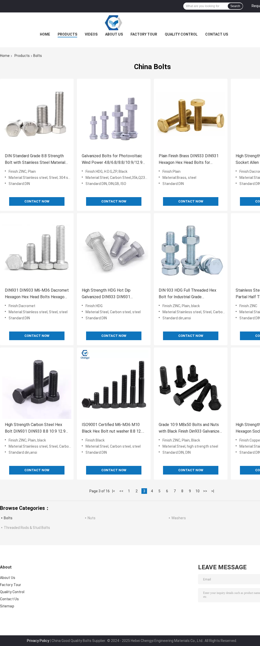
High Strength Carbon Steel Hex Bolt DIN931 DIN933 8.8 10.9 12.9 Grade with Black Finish (35, 428)
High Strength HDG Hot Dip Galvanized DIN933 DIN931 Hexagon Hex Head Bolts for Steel (113, 294)
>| (212, 491)
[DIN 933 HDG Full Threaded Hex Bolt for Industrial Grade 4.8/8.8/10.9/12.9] (190, 250)
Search (235, 6)
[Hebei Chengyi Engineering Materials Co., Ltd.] (130, 22)
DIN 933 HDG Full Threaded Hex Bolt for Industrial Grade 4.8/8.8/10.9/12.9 (187, 294)
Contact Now (36, 201)
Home (45, 34)
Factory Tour (144, 34)
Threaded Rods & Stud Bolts (27, 528)
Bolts (8, 518)
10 (198, 491)
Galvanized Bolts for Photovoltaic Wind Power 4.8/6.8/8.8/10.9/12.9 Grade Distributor (112, 159)
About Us (114, 34)
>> (205, 491)
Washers (178, 518)
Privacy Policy (38, 641)
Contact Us (216, 34)
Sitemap (7, 606)
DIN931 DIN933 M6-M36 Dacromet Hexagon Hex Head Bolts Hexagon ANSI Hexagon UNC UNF (37, 294)
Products (67, 34)
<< (121, 491)
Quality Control (181, 34)
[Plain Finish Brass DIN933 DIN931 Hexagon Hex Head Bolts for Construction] (190, 115)
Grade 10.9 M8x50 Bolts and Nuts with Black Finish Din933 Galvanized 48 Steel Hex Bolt (190, 428)
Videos (91, 34)
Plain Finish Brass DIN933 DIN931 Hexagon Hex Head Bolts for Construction (189, 159)
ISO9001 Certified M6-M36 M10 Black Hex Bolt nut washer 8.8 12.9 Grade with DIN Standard (113, 428)
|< (113, 491)
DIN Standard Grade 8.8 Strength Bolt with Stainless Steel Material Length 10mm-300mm (35, 159)
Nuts (91, 518)
